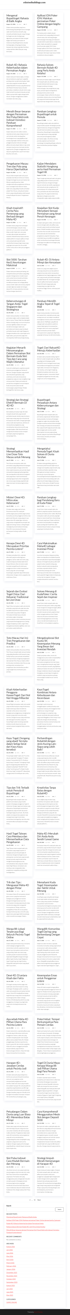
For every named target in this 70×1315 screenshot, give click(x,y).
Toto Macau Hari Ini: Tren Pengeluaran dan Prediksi (18, 640)
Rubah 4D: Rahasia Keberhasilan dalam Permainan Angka (17, 67)
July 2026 (9, 1250)
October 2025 (11, 1279)
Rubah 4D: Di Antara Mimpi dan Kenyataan (49, 261)
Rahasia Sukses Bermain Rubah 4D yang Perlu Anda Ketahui (47, 69)
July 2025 (9, 1289)
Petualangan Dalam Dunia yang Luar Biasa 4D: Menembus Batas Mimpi (18, 1116)
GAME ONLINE (11, 1302)
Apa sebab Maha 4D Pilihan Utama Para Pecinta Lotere (17, 1021)
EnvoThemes (38, 1312)
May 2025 (9, 1295)
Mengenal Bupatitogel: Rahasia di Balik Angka (17, 18)
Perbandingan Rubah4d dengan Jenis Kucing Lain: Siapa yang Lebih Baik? (46, 744)
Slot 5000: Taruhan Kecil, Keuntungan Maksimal (16, 262)
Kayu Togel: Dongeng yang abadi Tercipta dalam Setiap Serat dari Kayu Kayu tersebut (18, 744)
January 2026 (10, 1269)
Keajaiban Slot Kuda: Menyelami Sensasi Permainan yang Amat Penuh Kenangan (49, 212)
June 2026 (9, 1253)
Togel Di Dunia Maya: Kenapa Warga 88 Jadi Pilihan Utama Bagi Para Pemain (48, 1067)
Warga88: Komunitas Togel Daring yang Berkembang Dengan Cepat (48, 933)
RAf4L (20, 24)
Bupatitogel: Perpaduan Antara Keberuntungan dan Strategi (48, 404)
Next (39, 1200)
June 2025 (9, 1292)
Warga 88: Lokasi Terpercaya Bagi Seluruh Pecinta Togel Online (18, 933)
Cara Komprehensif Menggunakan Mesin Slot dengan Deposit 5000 (48, 1116)
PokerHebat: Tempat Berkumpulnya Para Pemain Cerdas (48, 1021)
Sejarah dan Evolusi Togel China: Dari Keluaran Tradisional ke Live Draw (17, 595)
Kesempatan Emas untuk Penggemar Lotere (47, 978)
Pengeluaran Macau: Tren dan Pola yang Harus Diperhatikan (17, 166)
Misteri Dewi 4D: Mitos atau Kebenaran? (15, 500)
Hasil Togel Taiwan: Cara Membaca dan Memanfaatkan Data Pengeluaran (17, 838)
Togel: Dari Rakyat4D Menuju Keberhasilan (48, 349)
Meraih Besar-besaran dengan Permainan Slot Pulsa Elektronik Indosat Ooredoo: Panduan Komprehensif (18, 118)
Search (8, 1206)
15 (34, 1200)
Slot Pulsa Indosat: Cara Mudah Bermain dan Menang (18, 1160)
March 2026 (10, 1263)
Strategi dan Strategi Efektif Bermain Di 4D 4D (17, 402)
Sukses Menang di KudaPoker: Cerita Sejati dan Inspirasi (47, 594)
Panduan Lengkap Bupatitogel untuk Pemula (47, 114)
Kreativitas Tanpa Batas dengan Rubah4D (46, 790)
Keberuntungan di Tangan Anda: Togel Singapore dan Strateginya (16, 305)
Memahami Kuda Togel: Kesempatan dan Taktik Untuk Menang (47, 886)
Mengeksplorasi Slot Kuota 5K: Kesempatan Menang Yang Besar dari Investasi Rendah (48, 643)
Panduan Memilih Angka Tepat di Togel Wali (48, 303)
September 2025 (11, 1282)
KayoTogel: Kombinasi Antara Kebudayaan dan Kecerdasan (46, 693)
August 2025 (10, 1285)
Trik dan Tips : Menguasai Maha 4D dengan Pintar (17, 885)
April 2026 (9, 1259)
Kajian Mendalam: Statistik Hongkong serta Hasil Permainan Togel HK (49, 168)
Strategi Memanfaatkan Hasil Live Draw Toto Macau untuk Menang (18, 453)
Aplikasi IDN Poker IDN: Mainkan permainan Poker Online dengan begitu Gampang (48, 21)
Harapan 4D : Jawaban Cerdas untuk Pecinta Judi (16, 1065)
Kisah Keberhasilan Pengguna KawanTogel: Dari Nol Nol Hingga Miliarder (18, 693)
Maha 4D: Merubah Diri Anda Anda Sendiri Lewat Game (48, 836)
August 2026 (10, 1247)
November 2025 (11, 1276)
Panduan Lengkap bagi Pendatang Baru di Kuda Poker (48, 500)
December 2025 (11, 1272)
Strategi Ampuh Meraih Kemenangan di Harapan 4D (48, 1160)
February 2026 (11, 1266)
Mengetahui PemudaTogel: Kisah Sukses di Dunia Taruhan (48, 453)
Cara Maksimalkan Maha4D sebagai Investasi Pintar (47, 546)
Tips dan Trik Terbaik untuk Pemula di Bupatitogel (17, 790)
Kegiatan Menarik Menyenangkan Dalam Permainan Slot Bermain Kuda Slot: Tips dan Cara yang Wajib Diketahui (18, 354)
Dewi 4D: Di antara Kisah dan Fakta (16, 977)
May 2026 (9, 1256)
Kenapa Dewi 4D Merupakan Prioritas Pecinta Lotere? (17, 546)
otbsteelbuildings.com (34, 2)
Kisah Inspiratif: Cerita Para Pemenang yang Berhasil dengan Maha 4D (15, 213)
